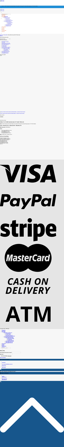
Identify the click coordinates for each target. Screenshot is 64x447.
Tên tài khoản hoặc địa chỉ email (6, 352)
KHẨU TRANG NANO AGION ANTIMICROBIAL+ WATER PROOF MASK (12, 113)
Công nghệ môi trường (9, 24)
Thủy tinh (3, 42)
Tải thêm (1, 116)
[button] (32, 415)
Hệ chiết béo (6, 49)
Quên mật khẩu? (3, 357)
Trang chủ (1, 34)
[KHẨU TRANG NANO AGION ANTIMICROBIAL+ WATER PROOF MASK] (12, 111)
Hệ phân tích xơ (6, 50)
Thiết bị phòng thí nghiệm (6, 47)
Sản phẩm (5, 34)
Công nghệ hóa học (9, 342)
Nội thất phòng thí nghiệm (9, 20)
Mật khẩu (2, 354)
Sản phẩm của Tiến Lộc (7, 17)
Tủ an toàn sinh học (8, 19)
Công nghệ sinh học (8, 25)
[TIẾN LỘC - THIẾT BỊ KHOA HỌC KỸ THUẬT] (2, 1)
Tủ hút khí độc (8, 18)
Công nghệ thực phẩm (9, 21)
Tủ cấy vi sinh (4, 45)
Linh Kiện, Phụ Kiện (5, 41)
